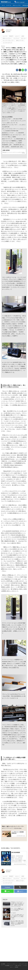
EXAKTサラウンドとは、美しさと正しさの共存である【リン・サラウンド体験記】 (13, 22)
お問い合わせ (18, 965)
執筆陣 (16, 967)
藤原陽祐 (8, 31)
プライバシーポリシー (12, 964)
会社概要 (3, 964)
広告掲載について (9, 965)
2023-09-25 (8, 30)
